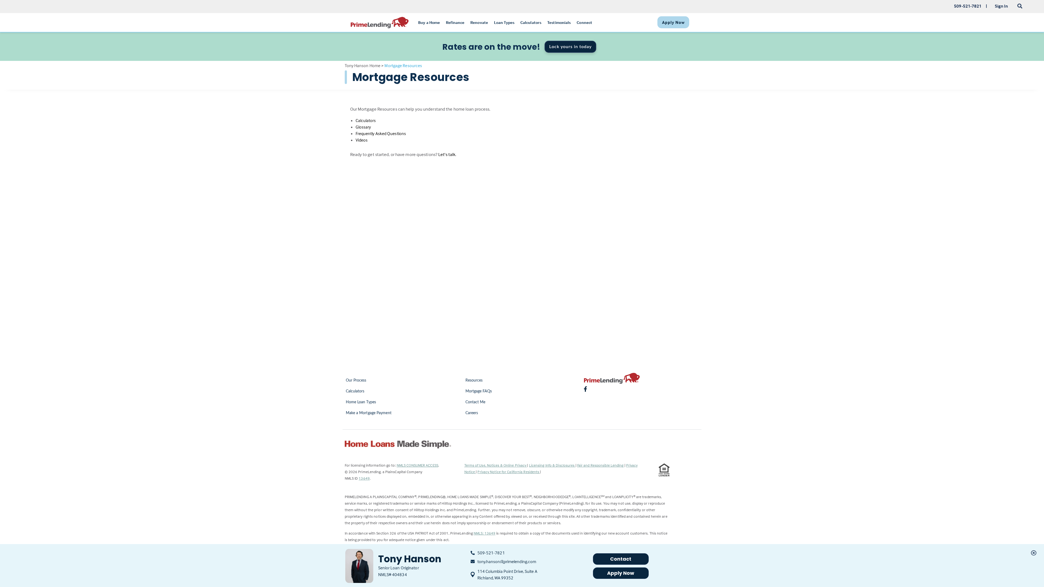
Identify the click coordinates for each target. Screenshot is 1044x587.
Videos (362, 140)
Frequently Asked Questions (381, 133)
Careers (471, 413)
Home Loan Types (361, 402)
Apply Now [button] (621, 573)
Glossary (363, 127)
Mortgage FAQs (478, 391)
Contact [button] (621, 558)
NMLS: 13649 (484, 533)
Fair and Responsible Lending (600, 465)
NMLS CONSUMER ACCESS (417, 465)
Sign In (1001, 6)
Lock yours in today (570, 47)
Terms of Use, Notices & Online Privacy (495, 465)
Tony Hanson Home (363, 65)
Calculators (366, 120)
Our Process (356, 380)
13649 (364, 478)
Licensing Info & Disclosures (552, 465)
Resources (474, 380)
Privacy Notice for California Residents (508, 471)
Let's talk (446, 154)
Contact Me (475, 402)
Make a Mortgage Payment (368, 413)
